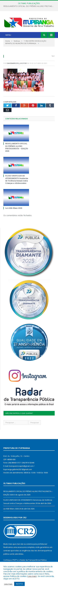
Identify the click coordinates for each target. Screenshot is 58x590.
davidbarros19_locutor (17, 63)
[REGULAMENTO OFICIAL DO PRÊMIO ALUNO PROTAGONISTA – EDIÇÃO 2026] (16, 133)
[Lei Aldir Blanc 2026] (16, 197)
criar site (19, 544)
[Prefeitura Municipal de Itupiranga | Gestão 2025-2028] (29, 21)
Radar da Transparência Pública (33, 560)
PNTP (15, 560)
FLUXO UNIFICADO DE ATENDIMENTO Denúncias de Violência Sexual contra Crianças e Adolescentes (29, 6)
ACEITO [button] (19, 583)
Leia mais (32, 576)
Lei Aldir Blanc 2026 (13, 208)
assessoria (22, 547)
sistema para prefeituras (36, 544)
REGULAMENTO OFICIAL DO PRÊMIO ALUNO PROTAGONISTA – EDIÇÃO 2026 (16, 147)
